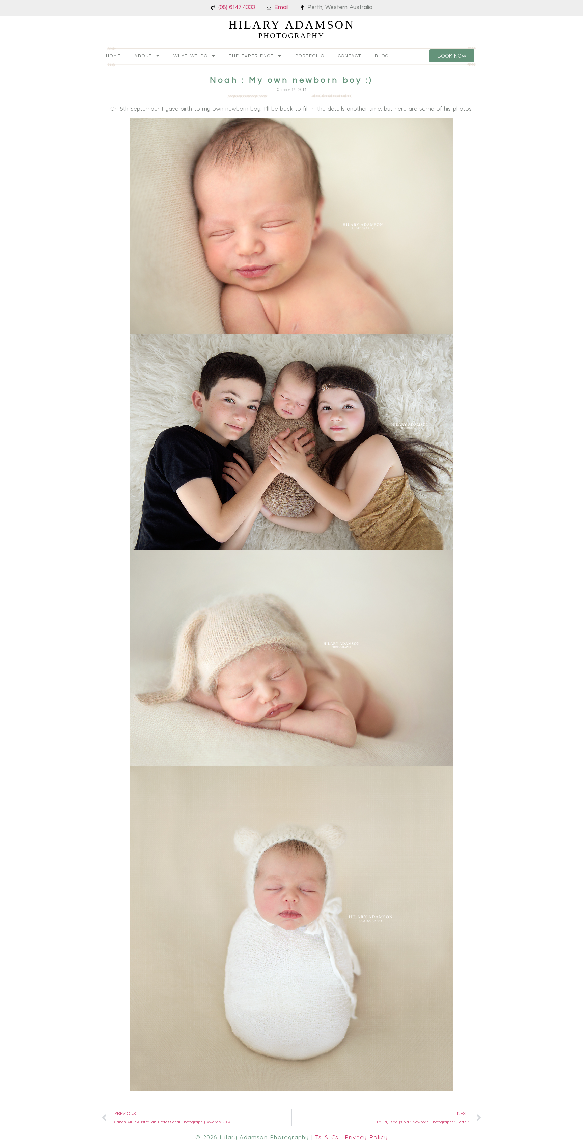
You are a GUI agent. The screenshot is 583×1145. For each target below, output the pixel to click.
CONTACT (350, 56)
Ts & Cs (326, 1137)
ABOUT (143, 56)
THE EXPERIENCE (251, 56)
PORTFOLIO (310, 56)
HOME (113, 56)
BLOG (382, 56)
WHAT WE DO (190, 56)
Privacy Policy (366, 1137)
